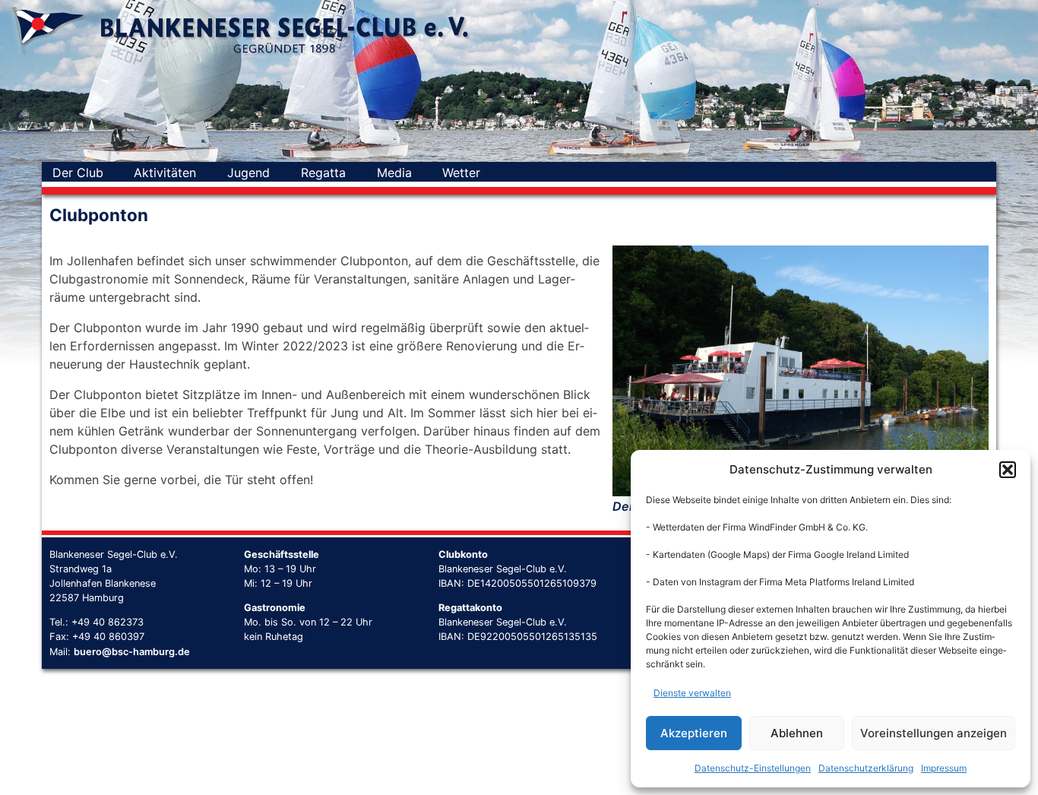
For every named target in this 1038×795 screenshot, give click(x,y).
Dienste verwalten (692, 692)
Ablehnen (797, 733)
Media (394, 172)
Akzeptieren (693, 733)
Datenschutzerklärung (865, 768)
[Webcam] (511, 172)
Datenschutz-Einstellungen (753, 768)
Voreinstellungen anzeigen (933, 733)
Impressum (944, 768)
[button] (1007, 469)
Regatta (323, 172)
